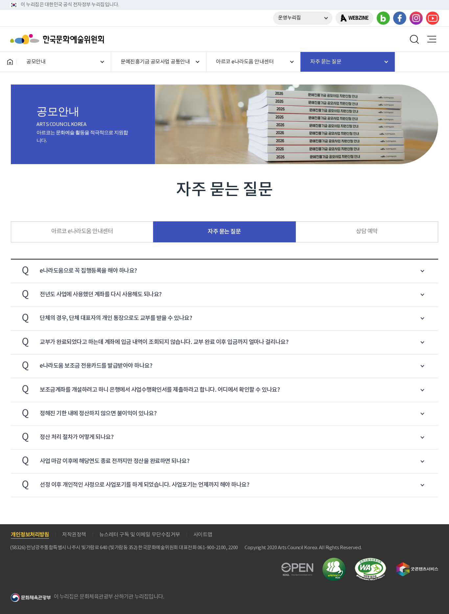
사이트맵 (202, 535)
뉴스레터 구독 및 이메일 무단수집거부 (139, 535)
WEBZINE (358, 18)
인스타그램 (416, 18)
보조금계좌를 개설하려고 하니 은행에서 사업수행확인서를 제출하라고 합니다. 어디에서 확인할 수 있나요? (151, 389)
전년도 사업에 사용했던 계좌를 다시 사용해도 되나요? (92, 294)
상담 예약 (367, 231)
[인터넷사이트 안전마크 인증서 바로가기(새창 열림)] (333, 561)
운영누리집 (289, 18)
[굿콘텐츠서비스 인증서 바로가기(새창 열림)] (417, 565)
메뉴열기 (431, 39)
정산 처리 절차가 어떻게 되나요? (67, 436)
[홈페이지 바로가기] (9, 62)
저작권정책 (74, 535)
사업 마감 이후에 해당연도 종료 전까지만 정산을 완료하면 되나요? (105, 460)
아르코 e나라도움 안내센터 (82, 231)
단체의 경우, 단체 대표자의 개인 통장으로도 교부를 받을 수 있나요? (107, 317)
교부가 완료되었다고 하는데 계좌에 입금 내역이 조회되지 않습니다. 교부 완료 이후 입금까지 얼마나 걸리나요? (155, 341)
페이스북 (399, 18)
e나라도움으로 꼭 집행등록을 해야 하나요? (79, 270)
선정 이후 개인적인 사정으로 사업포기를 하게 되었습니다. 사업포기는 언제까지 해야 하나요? (135, 484)
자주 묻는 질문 (224, 231)
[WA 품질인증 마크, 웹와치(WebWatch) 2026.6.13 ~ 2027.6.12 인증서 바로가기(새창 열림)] (370, 561)
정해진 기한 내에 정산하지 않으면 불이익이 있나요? (89, 413)
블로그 (383, 18)
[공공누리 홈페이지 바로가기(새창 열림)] (297, 566)
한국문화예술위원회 (58, 39)
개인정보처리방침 (30, 535)
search (414, 39)
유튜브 (432, 18)
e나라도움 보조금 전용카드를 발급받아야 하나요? (87, 365)
